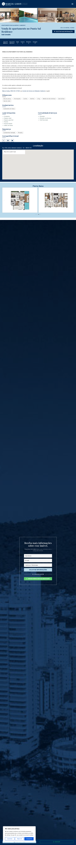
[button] (72, 4)
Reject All (19, 838)
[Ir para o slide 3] (38, 214)
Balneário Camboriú (18, 25)
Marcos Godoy (6, 91)
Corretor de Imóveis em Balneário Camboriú (33, 91)
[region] (19, 834)
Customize (9, 838)
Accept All (29, 838)
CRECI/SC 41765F (15, 91)
